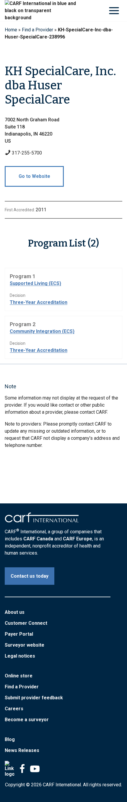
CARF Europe (77, 539)
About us (15, 612)
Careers (14, 708)
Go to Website (34, 176)
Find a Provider (37, 30)
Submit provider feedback (34, 697)
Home (11, 30)
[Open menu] (113, 10)
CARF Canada (38, 539)
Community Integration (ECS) (42, 331)
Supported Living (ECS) (35, 283)
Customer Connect (26, 623)
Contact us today (29, 576)
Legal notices (20, 656)
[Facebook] (22, 769)
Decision (17, 295)
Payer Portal (19, 634)
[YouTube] (35, 769)
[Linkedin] (9, 769)
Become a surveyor (27, 719)
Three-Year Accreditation (38, 302)
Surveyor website (24, 645)
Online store (18, 676)
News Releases (22, 750)
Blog (10, 739)
